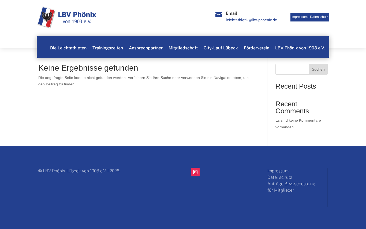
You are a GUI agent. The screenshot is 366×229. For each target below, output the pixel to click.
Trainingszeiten (107, 47)
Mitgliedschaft (183, 47)
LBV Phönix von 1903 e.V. (300, 47)
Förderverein (256, 47)
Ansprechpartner (146, 47)
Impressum (278, 170)
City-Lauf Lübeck (221, 47)
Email (231, 13)
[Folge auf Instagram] (195, 172)
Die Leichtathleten (68, 47)
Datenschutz (319, 17)
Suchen (318, 69)
